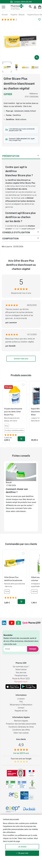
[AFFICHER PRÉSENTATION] (38, 156)
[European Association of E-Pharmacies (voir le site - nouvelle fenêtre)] (13, 809)
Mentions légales (21, 721)
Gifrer (8, 94)
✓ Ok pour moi (22, 853)
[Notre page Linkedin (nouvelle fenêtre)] (4, 622)
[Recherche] (30, 7)
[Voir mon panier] (40, 7)
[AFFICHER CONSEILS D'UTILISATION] (38, 232)
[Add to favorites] (23, 385)
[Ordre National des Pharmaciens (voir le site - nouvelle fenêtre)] (32, 784)
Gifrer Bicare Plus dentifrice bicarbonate (13, 579)
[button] (3, 7)
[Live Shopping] (18, 623)
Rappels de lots (21, 711)
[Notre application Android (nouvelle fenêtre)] (29, 686)
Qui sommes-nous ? (21, 666)
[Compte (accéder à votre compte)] (35, 7)
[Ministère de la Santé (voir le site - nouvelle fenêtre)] (31, 773)
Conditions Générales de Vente (21, 727)
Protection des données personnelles (21, 724)
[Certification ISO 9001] (16, 773)
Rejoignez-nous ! (21, 681)
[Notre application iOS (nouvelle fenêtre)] (12, 686)
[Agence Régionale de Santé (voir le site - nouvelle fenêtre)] (13, 795)
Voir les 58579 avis (21, 753)
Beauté (9, 482)
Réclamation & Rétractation (21, 705)
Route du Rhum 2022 (21, 678)
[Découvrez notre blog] (31, 622)
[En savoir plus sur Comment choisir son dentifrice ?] (21, 472)
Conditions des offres (21, 730)
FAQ (21, 702)
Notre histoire (21, 669)
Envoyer (32, 649)
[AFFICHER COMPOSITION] (38, 239)
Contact (21, 708)
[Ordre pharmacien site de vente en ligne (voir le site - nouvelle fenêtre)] (10, 784)
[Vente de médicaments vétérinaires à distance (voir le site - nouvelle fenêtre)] (22, 784)
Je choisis (22, 847)
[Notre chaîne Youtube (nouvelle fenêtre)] (11, 623)
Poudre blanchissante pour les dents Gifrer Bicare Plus (13, 412)
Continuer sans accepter (11, 819)
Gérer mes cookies (21, 733)
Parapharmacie (21, 675)
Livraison (21, 699)
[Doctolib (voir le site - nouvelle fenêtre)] (29, 809)
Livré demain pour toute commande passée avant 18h (22, 129)
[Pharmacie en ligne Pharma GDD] (16, 7)
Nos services (21, 672)
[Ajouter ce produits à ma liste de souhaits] (39, 19)
